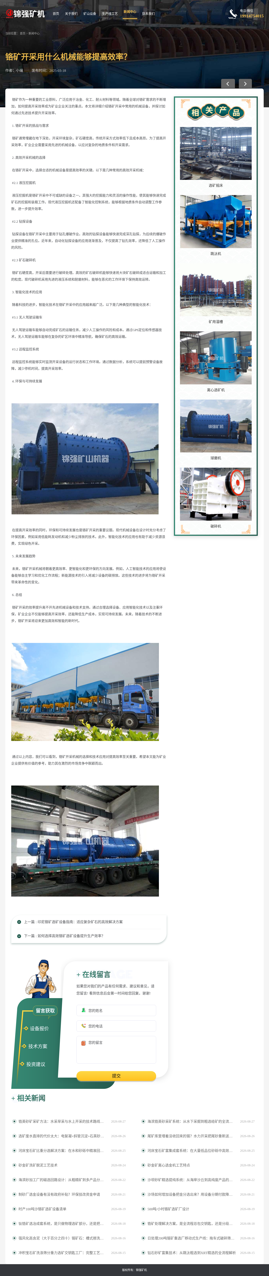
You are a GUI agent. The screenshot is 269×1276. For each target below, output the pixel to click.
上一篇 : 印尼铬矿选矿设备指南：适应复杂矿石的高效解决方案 (73, 922)
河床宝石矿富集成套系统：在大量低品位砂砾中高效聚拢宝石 (191, 1151)
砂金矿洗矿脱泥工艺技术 (38, 1165)
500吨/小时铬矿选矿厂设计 (168, 1209)
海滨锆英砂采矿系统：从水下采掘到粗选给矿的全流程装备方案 (191, 1122)
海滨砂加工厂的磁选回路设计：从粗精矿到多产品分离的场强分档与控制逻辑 (63, 1180)
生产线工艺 (110, 13)
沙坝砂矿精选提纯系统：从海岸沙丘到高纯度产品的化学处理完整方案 (191, 1180)
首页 (56, 13)
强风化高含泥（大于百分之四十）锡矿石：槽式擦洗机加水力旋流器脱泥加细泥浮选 (63, 1238)
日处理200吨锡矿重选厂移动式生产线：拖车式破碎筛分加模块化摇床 (191, 1238)
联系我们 (148, 13)
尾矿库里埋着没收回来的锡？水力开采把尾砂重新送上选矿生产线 (191, 1136)
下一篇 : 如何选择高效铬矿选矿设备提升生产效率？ (64, 936)
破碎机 (216, 526)
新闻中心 (130, 11)
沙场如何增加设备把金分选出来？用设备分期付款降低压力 (191, 1195)
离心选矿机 (216, 390)
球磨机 (216, 458)
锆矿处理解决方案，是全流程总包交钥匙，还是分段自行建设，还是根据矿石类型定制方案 (191, 1224)
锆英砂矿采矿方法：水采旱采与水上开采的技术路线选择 (63, 1122)
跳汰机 (216, 254)
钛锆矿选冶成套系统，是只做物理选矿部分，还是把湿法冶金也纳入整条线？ (63, 1224)
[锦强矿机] (25, 13)
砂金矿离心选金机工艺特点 (168, 1165)
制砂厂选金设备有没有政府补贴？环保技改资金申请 (59, 1195)
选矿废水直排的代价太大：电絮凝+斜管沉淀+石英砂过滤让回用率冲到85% (63, 1136)
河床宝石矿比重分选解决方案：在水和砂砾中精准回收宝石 (63, 1151)
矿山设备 (89, 13)
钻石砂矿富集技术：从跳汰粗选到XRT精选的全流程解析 (191, 1253)
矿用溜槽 (216, 322)
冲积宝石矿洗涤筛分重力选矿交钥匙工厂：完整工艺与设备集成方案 (63, 1253)
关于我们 (71, 13)
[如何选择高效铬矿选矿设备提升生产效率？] (245, 83)
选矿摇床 (216, 186)
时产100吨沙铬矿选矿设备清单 (42, 1209)
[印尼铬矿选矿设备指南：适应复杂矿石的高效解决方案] (228, 83)
